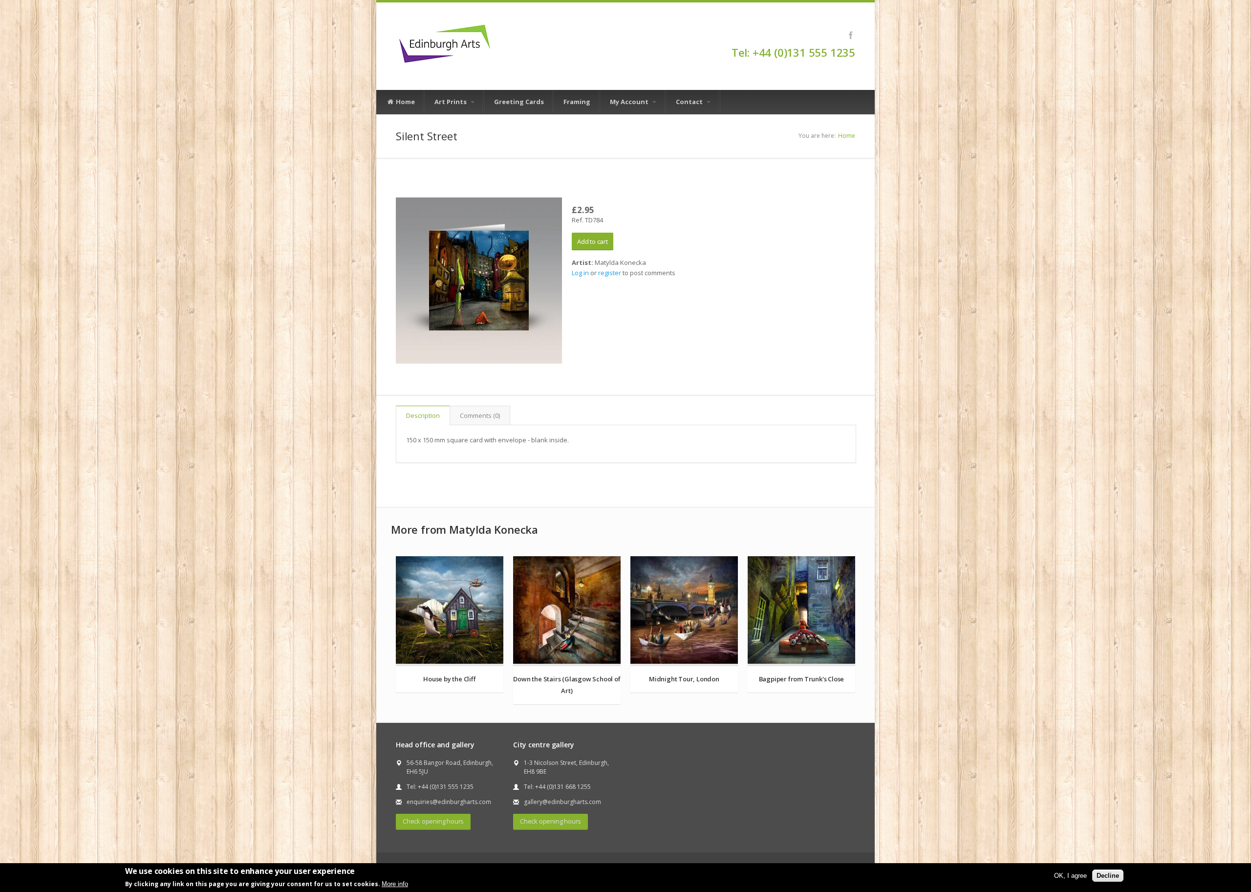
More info (395, 884)
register (609, 272)
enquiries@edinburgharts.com (449, 802)
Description (423, 415)
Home (404, 101)
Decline (1108, 875)
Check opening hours (433, 821)
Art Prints (451, 101)
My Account (630, 101)
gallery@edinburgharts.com (562, 802)
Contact (690, 101)
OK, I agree (1070, 875)
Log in (580, 272)
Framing (576, 101)
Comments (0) (480, 415)
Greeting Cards (519, 101)
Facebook (850, 35)
